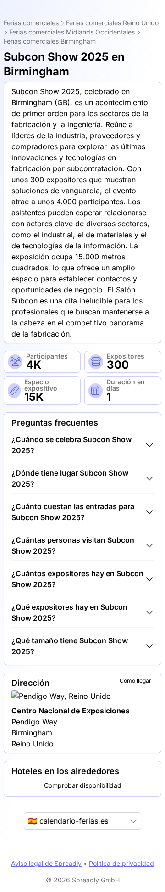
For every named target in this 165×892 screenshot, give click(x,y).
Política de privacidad (121, 863)
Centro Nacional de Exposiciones (70, 710)
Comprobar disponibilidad (82, 785)
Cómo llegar (135, 680)
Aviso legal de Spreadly (46, 863)
